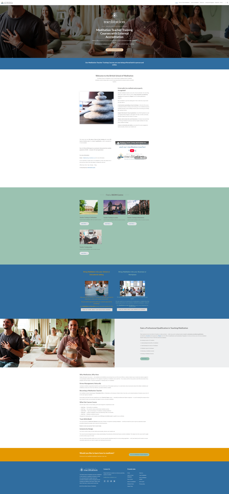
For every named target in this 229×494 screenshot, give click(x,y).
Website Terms (130, 484)
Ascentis (148, 336)
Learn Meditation (142, 475)
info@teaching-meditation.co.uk (89, 158)
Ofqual (159, 336)
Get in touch (141, 481)
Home (128, 473)
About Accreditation (131, 481)
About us (141, 473)
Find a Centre (130, 479)
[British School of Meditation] (7, 2)
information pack (91, 167)
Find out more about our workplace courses (132, 309)
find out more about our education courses (97, 309)
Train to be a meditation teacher (114, 50)
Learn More (83, 223)
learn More (107, 223)
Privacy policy (142, 484)
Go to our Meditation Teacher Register (139, 454)
